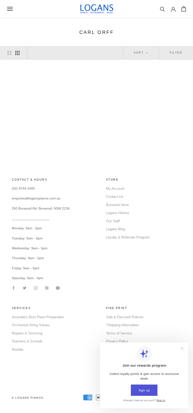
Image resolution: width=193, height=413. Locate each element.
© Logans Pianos (27, 397)
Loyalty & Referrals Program (128, 237)
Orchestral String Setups (31, 325)
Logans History (117, 213)
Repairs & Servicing (27, 333)
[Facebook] (13, 287)
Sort (139, 52)
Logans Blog (115, 229)
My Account (115, 189)
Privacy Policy (117, 341)
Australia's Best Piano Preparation (38, 317)
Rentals (18, 349)
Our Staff (113, 221)
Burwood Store (117, 205)
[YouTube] (58, 287)
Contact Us (114, 197)
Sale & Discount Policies (125, 317)
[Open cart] (183, 9)
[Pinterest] (46, 287)
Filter (176, 52)
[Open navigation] (10, 9)
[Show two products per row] (9, 53)
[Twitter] (24, 287)
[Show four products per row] (17, 53)
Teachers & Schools (27, 341)
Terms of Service (119, 333)
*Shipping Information (122, 325)
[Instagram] (35, 287)
